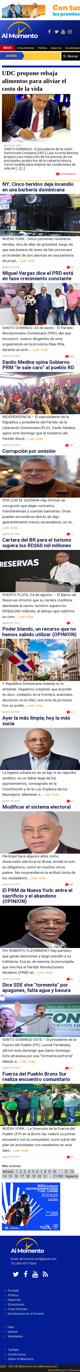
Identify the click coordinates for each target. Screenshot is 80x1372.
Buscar (73, 56)
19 (33, 1176)
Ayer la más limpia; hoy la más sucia (36, 720)
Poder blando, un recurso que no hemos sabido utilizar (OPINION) (39, 631)
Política (42, 48)
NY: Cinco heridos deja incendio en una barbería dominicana (38, 187)
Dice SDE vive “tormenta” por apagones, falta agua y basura (36, 987)
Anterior (8, 1171)
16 (16, 1176)
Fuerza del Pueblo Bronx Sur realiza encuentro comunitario (36, 1076)
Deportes (56, 48)
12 (66, 1171)
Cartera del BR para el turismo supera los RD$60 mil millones (36, 542)
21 (45, 1176)
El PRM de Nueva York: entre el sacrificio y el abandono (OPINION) (37, 895)
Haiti (11, 1327)
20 (39, 1176)
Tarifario (13, 1350)
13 (72, 1171)
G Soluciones (73, 1370)
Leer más (27, 261)
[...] (23, 168)
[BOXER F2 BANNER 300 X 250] (31, 1206)
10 (54, 1171)
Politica (13, 1295)
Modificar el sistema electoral (36, 807)
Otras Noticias (25, 48)
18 (28, 1176)
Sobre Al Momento (21, 1359)
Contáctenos (17, 1354)
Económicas (16, 1304)
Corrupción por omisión (29, 451)
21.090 (58, 1176)
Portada (13, 1290)
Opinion (13, 1332)
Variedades (15, 1336)
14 (4, 1176)
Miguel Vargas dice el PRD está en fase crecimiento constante (37, 276)
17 (22, 1176)
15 (10, 1176)
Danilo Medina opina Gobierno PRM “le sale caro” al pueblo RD (38, 365)
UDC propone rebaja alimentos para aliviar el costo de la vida (34, 81)
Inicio (7, 48)
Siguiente (71, 1176)
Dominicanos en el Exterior (26, 1313)
